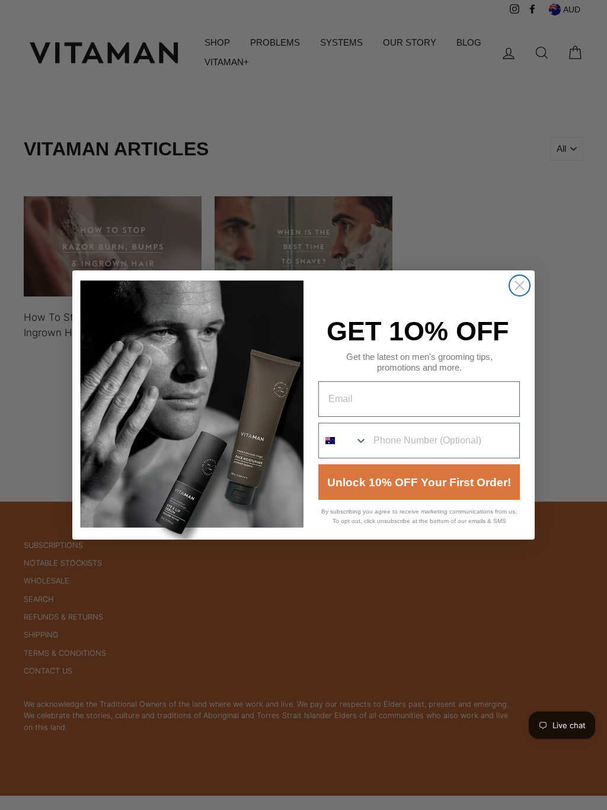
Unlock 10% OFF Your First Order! (419, 482)
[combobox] (343, 440)
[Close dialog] (519, 285)
